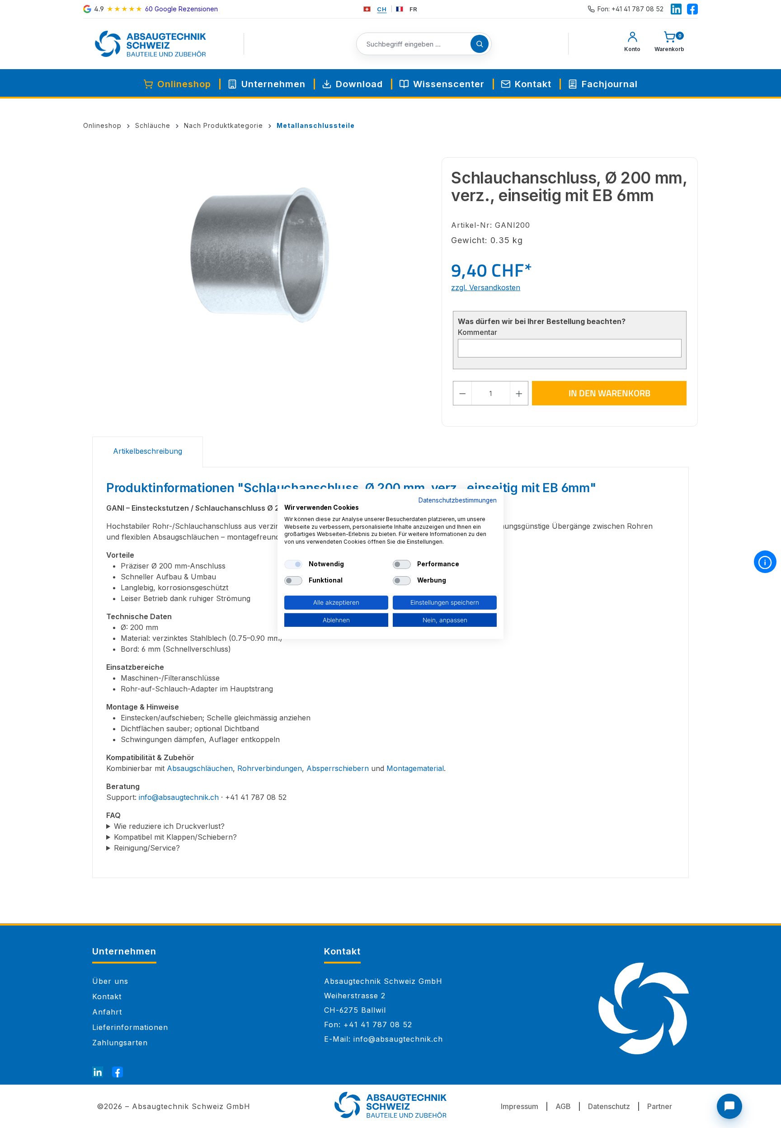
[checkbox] (293, 564)
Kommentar (477, 332)
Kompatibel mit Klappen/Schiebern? (175, 836)
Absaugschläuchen (200, 768)
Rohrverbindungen (269, 768)
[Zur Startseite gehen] (150, 44)
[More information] (765, 561)
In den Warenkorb (609, 393)
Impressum (519, 1106)
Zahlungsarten (120, 1042)
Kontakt (107, 996)
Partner (659, 1106)
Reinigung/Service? (147, 847)
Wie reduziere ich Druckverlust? (169, 826)
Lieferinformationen (130, 1027)
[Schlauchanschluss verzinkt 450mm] (262, 254)
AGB (563, 1106)
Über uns (110, 981)
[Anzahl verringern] (462, 393)
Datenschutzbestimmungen (458, 500)
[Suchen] (479, 44)
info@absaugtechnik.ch (179, 797)
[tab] (147, 452)
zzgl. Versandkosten (485, 287)
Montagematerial (415, 768)
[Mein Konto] (632, 44)
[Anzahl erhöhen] (519, 393)
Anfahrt (107, 1011)
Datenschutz (609, 1106)
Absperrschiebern (337, 768)
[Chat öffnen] (729, 1106)
